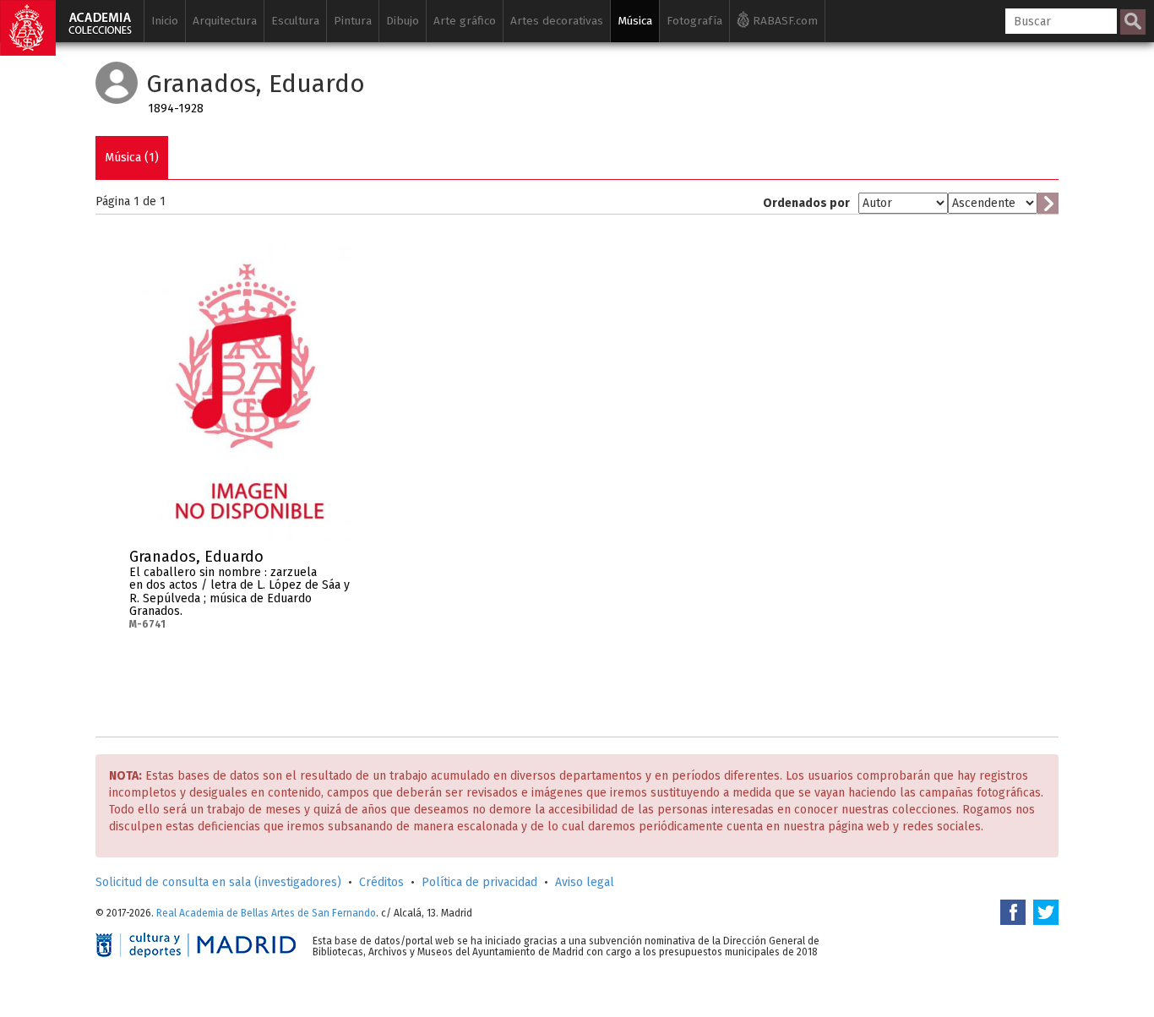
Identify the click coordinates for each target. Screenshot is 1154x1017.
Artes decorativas (556, 21)
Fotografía (694, 21)
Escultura (295, 21)
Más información (349, 561)
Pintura (353, 21)
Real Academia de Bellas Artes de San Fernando (266, 913)
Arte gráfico (464, 21)
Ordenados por (806, 203)
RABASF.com (783, 21)
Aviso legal (584, 882)
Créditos (381, 882)
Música (635, 21)
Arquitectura (225, 21)
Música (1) (132, 157)
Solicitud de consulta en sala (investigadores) (218, 882)
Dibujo (402, 21)
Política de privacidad (479, 882)
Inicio (164, 21)
